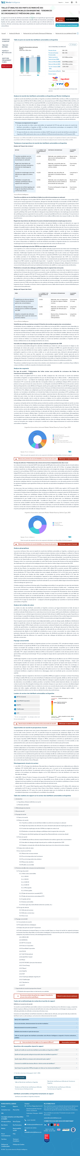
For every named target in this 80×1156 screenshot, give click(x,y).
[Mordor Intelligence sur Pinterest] (55, 1125)
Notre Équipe (16, 1121)
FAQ (14, 1134)
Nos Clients (4, 1125)
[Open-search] (77, 2)
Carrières (3, 1139)
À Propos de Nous (6, 1121)
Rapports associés (19, 1077)
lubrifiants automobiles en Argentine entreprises (27, 1096)
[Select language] (72, 2)
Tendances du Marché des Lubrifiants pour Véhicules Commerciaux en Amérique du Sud (28, 1088)
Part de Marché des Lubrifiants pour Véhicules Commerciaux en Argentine (59, 1088)
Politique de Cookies (18, 1144)
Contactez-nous (5, 1110)
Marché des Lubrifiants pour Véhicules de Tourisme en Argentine (61, 1082)
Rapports (61, 2)
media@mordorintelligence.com (33, 1132)
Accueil (3, 1106)
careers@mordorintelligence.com (52, 1118)
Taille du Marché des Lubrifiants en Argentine (26, 1082)
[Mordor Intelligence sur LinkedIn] (45, 1125)
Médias (3, 1128)
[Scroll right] (78, 33)
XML (2, 1113)
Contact (67, 2)
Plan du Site (16, 1110)
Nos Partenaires (17, 1125)
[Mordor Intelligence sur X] (51, 1125)
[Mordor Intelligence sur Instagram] (58, 1125)
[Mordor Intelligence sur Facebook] (48, 1125)
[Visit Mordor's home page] (10, 2)
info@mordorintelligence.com (35, 1124)
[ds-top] (67, 25)
